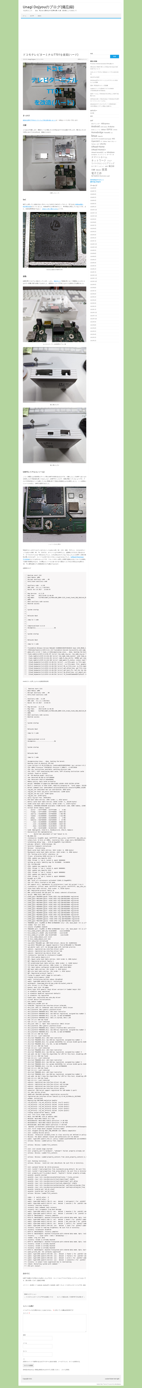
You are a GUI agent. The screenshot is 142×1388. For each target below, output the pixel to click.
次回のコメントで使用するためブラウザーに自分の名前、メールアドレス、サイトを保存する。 (52, 1361)
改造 (84, 1285)
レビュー (101, 166)
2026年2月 (93, 206)
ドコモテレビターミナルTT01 (73, 1285)
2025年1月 (93, 241)
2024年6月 (93, 256)
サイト (25, 1351)
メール (25, 1343)
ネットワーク (98, 160)
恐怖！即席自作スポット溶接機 (99, 85)
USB (105, 152)
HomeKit (107, 132)
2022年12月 (93, 312)
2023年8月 (93, 287)
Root (109, 141)
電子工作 (96, 173)
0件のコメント (82, 59)
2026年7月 (93, 191)
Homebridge (97, 132)
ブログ (109, 161)
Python (105, 141)
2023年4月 (93, 300)
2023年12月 (93, 275)
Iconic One (100, 1384)
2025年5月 (93, 231)
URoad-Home (98, 146)
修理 (106, 166)
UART (58, 1285)
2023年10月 (93, 281)
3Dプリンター (95, 123)
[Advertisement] (71, 34)
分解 (93, 170)
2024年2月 (93, 269)
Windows (111, 152)
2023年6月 (93, 293)
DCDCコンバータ (95, 129)
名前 (24, 1335)
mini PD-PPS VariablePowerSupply (101, 139)
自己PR (32, 15)
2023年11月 (93, 278)
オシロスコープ (102, 154)
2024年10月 (93, 247)
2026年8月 (93, 188)
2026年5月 (93, 197)
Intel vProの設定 (94, 77)
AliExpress (105, 124)
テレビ (62, 1285)
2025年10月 (93, 216)
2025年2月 (93, 237)
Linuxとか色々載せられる (50, 209)
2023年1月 (93, 309)
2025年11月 (93, 213)
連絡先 (39, 15)
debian (103, 129)
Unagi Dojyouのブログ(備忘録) (48, 7)
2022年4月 (93, 334)
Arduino (111, 127)
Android (39, 1285)
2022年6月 (93, 328)
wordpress (94, 154)
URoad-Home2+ (98, 149)
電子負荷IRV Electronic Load (100, 176)
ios (112, 132)
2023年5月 (93, 297)
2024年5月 (93, 259)
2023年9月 (93, 284)
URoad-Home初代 (97, 152)
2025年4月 (93, 234)
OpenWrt (95, 141)
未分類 (32, 1285)
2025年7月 (93, 225)
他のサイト (57, 281)
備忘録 (111, 166)
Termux (93, 144)
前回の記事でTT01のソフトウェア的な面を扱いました (39, 120)
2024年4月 (93, 262)
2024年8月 (93, 253)
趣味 (91, 116)
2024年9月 (93, 250)
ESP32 (109, 129)
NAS (113, 139)
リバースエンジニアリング (102, 163)
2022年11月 (93, 315)
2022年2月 (93, 340)
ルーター (94, 166)
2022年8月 (93, 325)
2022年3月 (93, 337)
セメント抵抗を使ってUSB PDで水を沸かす (71, 1297)
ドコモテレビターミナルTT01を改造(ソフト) (38, 1297)
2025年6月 (93, 228)
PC (101, 141)
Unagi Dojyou (32, 59)
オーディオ (110, 154)
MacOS (100, 136)
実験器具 (98, 170)
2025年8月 (93, 222)
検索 (91, 53)
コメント (26, 1313)
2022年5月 (93, 331)
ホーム (24, 15)
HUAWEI (52, 1285)
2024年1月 (93, 272)
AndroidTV (46, 1285)
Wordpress (118, 1384)
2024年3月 (93, 265)
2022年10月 (93, 318)
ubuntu (103, 144)
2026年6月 (93, 194)
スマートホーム (99, 157)
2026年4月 (93, 200)
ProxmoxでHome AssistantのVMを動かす (102, 63)
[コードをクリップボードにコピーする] (84, 576)
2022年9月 (93, 321)
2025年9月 (93, 219)
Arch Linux (103, 127)
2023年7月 (93, 290)
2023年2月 (93, 306)
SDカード (113, 141)
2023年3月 (93, 303)
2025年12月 (93, 209)
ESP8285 (115, 129)
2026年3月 (93, 203)
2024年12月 (93, 244)
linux (94, 135)
